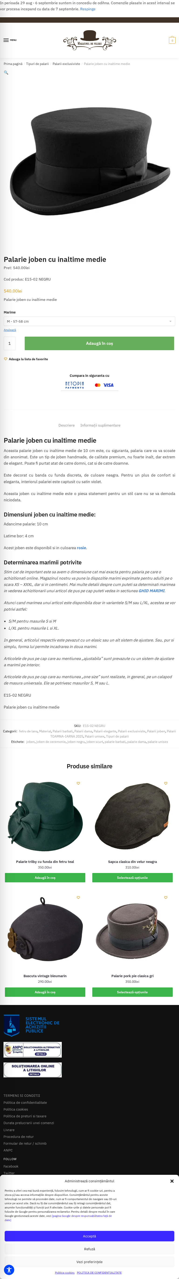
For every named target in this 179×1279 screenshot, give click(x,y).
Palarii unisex (94, 748)
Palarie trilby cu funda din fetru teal (45, 873)
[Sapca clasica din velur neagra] (132, 827)
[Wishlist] (78, 794)
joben (30, 753)
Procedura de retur (18, 1148)
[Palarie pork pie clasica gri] (132, 942)
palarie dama (136, 753)
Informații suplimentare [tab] (100, 436)
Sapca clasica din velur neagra (132, 873)
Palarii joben (156, 742)
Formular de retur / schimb (25, 1154)
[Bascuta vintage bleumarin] (45, 942)
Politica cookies (65, 1272)
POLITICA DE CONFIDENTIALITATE (99, 1272)
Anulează (10, 330)
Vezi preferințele (89, 1262)
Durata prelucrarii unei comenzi (28, 1134)
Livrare (8, 1141)
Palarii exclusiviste (66, 64)
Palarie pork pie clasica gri (132, 987)
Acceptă (89, 1236)
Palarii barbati (63, 742)
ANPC (8, 1161)
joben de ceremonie (51, 753)
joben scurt (94, 753)
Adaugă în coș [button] (45, 889)
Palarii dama (83, 742)
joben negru (76, 753)
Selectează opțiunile (132, 889)
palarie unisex (158, 753)
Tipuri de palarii (37, 64)
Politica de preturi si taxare (24, 1127)
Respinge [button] (88, 9)
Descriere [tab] (67, 436)
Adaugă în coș (99, 354)
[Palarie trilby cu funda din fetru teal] (45, 827)
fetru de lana (28, 742)
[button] (172, 1181)
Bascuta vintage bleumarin (45, 987)
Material (45, 742)
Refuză (89, 1249)
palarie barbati (115, 753)
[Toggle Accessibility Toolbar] (9, 1269)
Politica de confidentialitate (25, 1114)
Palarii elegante (105, 742)
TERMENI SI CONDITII (21, 1107)
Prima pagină (13, 64)
